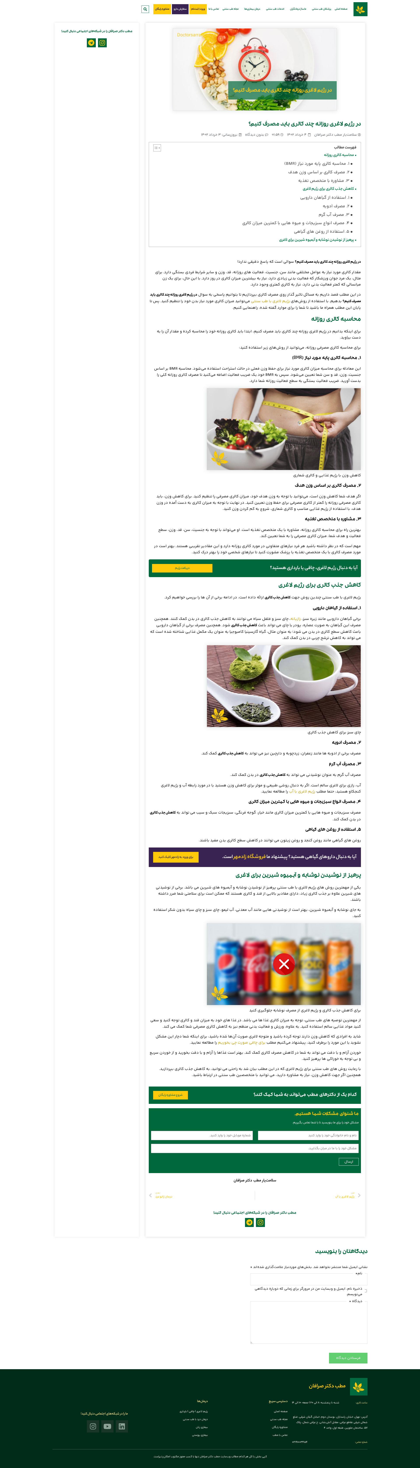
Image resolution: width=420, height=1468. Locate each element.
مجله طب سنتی (230, 9)
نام (358, 1273)
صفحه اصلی (341, 9)
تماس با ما (213, 9)
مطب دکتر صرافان (327, 1386)
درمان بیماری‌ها (252, 9)
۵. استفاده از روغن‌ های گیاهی (321, 232)
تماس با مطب (280, 1435)
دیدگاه (355, 1301)
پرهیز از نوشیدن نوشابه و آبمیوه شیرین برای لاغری (316, 240)
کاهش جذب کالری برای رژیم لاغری (328, 189)
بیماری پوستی (200, 1435)
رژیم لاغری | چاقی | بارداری (194, 1411)
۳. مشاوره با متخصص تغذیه (323, 181)
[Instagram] (260, 1222)
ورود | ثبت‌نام (198, 9)
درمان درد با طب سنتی (195, 1419)
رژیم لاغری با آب (302, 792)
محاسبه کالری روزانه (339, 155)
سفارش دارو (180, 9)
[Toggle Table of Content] (155, 147)
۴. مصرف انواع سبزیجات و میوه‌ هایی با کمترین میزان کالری (295, 223)
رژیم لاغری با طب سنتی (270, 301)
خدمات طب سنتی (275, 9)
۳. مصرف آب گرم (333, 215)
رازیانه (295, 619)
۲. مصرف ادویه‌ (336, 206)
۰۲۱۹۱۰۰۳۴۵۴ (300, 1442)
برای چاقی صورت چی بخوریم (242, 1043)
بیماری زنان (202, 1427)
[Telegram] (249, 1222)
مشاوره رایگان (162, 9)
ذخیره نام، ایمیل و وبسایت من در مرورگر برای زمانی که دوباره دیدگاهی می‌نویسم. (308, 1291)
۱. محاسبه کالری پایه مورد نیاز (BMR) (316, 164)
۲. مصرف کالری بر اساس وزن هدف (318, 172)
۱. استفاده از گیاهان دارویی (324, 198)
